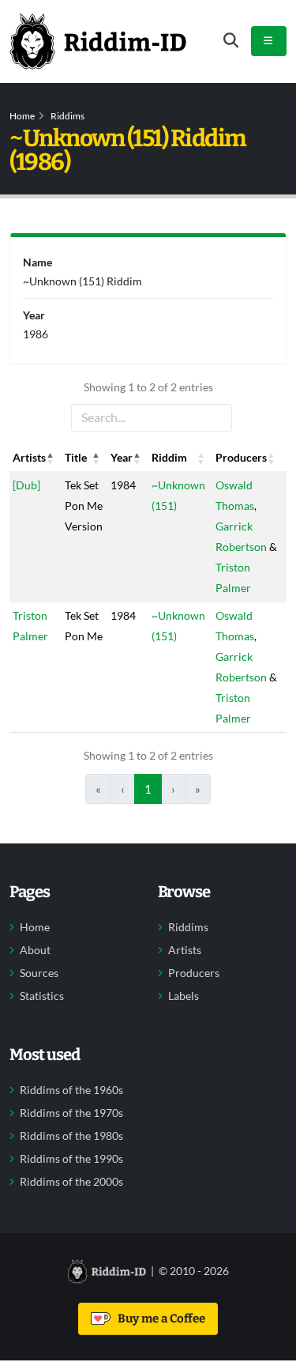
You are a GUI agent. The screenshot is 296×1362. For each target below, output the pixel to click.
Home (22, 116)
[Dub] (26, 485)
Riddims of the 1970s (71, 1113)
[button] (50, 458)
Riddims (67, 116)
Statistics (42, 996)
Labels (183, 996)
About (35, 950)
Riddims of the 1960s (71, 1090)
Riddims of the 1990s (71, 1159)
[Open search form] (230, 40)
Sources (39, 973)
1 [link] (148, 789)
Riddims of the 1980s (71, 1136)
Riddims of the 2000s (71, 1181)
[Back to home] (97, 41)
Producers (193, 973)
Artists (184, 950)
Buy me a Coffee (159, 1318)
